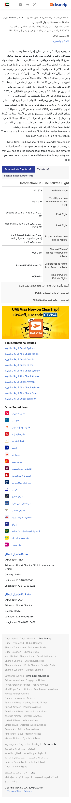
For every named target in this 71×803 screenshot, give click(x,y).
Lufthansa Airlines (14, 675)
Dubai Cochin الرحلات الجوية (19, 359)
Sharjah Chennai (13, 660)
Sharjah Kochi (27, 656)
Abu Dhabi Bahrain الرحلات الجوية (22, 387)
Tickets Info (43, 169)
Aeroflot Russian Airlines (33, 724)
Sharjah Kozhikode (34, 660)
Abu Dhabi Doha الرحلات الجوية (21, 393)
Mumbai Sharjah (34, 669)
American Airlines (14, 711)
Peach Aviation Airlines (46, 689)
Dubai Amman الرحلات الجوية (20, 381)
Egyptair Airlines (31, 738)
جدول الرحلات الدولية (38, 757)
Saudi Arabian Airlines (29, 733)
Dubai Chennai (34, 643)
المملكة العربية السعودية (46, 777)
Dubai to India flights (16, 766)
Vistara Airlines (12, 738)
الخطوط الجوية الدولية (15, 757)
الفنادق (31, 748)
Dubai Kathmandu (46, 656)
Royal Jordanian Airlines (17, 684)
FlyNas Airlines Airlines (17, 693)
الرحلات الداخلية (33, 744)
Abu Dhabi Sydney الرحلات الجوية (22, 370)
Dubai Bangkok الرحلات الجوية (20, 398)
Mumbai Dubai (31, 651)
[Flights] (34, 5)
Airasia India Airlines (36, 711)
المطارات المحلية (13, 753)
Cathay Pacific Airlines (35, 702)
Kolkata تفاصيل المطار (18, 594)
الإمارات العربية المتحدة (16, 772)
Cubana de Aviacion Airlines (19, 698)
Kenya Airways (40, 684)
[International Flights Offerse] (20, 5)
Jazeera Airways (33, 715)
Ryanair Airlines (13, 702)
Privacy (28, 791)
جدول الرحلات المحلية (15, 748)
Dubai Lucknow (13, 651)
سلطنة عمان (11, 781)
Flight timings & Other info (18, 175)
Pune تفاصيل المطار (16, 554)
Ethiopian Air (11, 724)
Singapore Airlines (35, 680)
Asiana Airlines (30, 720)
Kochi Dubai (11, 656)
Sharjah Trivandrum (15, 647)
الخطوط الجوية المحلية (35, 753)
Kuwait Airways (13, 707)
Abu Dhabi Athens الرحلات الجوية (22, 376)
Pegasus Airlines (32, 707)
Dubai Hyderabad (14, 643)
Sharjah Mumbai (13, 665)
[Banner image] (35, 322)
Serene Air (10, 729)
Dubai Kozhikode (37, 647)
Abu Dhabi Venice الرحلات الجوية (22, 353)
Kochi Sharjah (31, 665)
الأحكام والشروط (60, 41)
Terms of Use (14, 791)
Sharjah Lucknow (14, 669)
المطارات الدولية (37, 762)
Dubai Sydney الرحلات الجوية (20, 348)
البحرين (28, 777)
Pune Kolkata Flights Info (18, 169)
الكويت (19, 777)
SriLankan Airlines (14, 680)
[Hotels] (27, 5)
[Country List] (7, 4)
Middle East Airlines (28, 729)
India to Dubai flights (16, 762)
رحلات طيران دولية (14, 744)
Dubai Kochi (11, 638)
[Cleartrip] (58, 5)
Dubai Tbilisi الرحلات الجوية (19, 365)
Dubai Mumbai (27, 638)
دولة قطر (9, 777)
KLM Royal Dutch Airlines (18, 689)
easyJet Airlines (13, 715)
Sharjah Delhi (48, 665)
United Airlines (12, 720)
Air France (10, 733)
